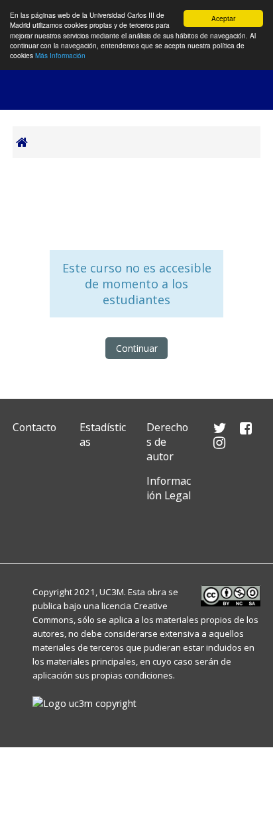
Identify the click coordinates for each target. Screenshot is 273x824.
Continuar (137, 348)
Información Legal (168, 488)
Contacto (34, 427)
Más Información (60, 55)
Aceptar (223, 18)
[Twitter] (25, 527)
